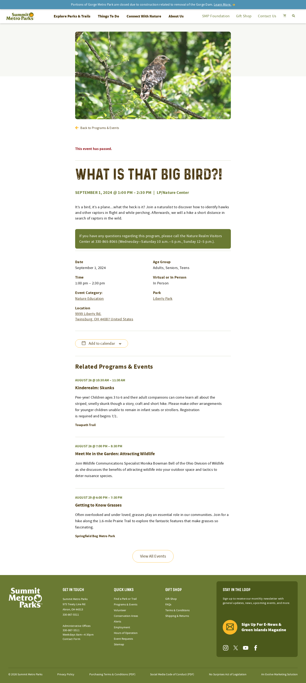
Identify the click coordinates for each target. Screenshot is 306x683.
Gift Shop (244, 16)
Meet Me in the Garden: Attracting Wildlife (115, 454)
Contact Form (71, 639)
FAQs (168, 604)
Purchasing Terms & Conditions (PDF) (112, 674)
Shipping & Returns (177, 616)
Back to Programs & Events (99, 128)
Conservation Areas (126, 616)
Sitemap (119, 644)
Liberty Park (162, 298)
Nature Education (89, 298)
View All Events (153, 556)
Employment (122, 627)
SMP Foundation (216, 16)
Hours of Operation (126, 633)
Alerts (117, 622)
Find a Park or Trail (125, 599)
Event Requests (123, 639)
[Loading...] (284, 16)
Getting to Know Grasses (98, 505)
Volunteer (120, 610)
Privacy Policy (65, 674)
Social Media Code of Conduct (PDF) (172, 674)
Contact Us (267, 16)
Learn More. (222, 4)
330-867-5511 (71, 615)
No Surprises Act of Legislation (227, 674)
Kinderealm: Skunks (94, 388)
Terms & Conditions (177, 610)
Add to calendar (102, 343)
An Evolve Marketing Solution (279, 674)
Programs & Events (125, 604)
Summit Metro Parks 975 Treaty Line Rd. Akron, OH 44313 (75, 604)
